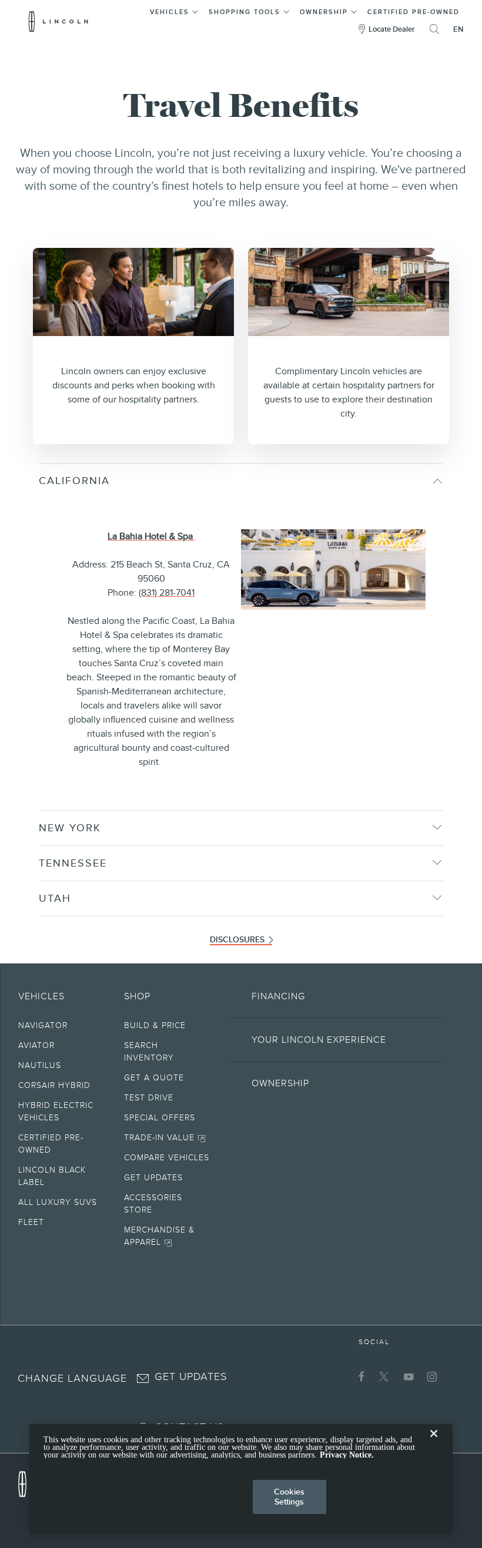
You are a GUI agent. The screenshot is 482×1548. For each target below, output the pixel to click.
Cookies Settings (289, 1496)
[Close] (434, 1443)
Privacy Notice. (347, 1454)
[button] (174, 10)
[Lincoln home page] (28, 1481)
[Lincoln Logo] (58, 21)
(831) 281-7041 (167, 592)
